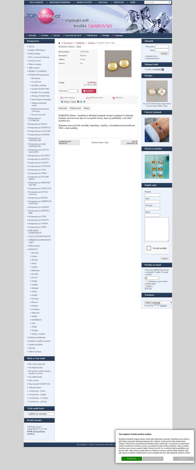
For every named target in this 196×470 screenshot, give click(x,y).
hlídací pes (119, 97)
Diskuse (86, 108)
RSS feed (148, 289)
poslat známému (69, 97)
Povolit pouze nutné (153, 458)
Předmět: (148, 192)
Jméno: (147, 199)
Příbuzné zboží (75, 108)
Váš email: (148, 205)
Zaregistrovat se (152, 56)
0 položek (157, 69)
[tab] (63, 108)
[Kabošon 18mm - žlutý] (118, 63)
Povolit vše (131, 458)
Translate (163, 306)
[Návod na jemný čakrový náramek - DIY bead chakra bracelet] (157, 141)
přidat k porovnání (96, 97)
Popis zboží (63, 108)
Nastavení (183, 458)
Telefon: (148, 212)
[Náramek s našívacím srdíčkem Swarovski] (157, 178)
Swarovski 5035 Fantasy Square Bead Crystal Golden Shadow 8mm (157, 105)
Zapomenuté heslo (152, 58)
